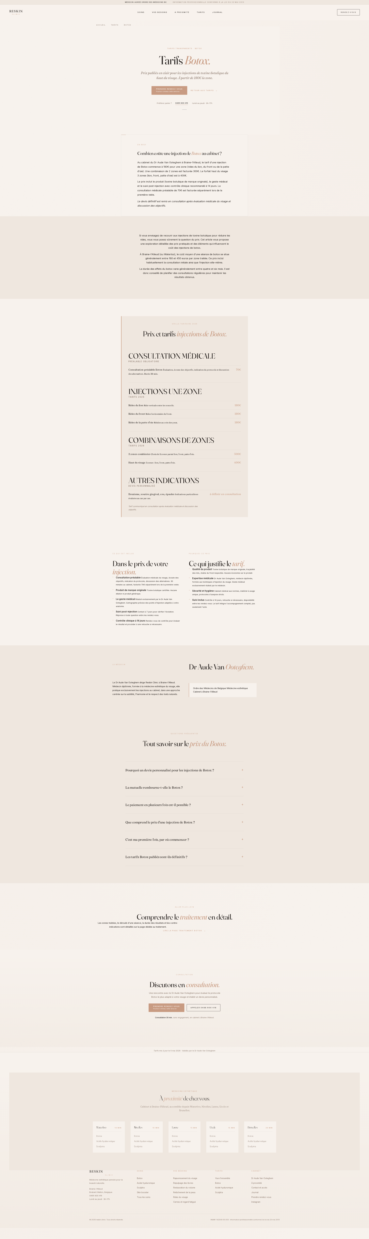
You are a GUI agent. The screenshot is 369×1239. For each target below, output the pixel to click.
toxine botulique (212, 73)
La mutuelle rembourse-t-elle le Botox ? (154, 788)
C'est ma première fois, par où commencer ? (157, 840)
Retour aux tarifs (204, 90)
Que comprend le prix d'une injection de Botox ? (160, 822)
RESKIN (16, 12)
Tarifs (201, 12)
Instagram (255, 1202)
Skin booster (143, 1192)
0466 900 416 (181, 103)
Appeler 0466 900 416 (203, 1008)
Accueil (101, 25)
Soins (141, 12)
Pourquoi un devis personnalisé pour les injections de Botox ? (169, 770)
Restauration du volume (184, 1187)
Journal (217, 12)
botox (197, 247)
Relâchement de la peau (184, 1192)
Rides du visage (180, 1197)
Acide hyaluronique (105, 1141)
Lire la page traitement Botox (184, 931)
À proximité (182, 12)
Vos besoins (159, 12)
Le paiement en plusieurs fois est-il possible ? (158, 805)
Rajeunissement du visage (185, 1178)
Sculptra (100, 1146)
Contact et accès (259, 1187)
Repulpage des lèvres (183, 1183)
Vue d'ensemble (222, 1178)
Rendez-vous (348, 12)
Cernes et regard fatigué (184, 1202)
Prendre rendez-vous (169, 90)
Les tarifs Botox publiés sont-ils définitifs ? (156, 857)
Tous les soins (143, 1197)
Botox (144, 166)
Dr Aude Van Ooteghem (127, 682)
